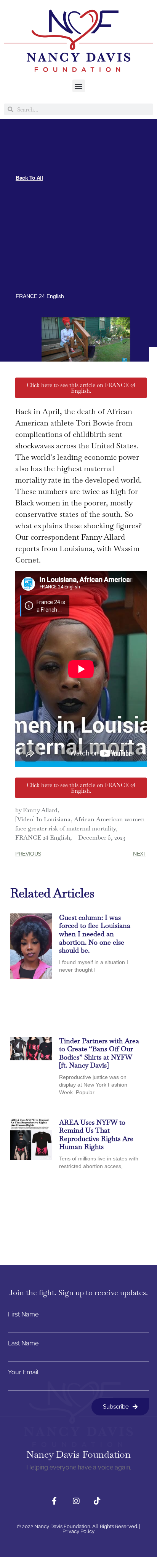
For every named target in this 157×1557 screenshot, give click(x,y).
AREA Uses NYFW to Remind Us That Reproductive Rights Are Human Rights (96, 1134)
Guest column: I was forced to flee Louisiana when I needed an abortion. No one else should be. (94, 934)
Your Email (23, 1372)
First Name (23, 1315)
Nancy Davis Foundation (78, 1454)
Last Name (23, 1343)
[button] (78, 86)
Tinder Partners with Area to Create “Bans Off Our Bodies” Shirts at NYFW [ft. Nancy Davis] (99, 1053)
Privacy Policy (78, 1531)
